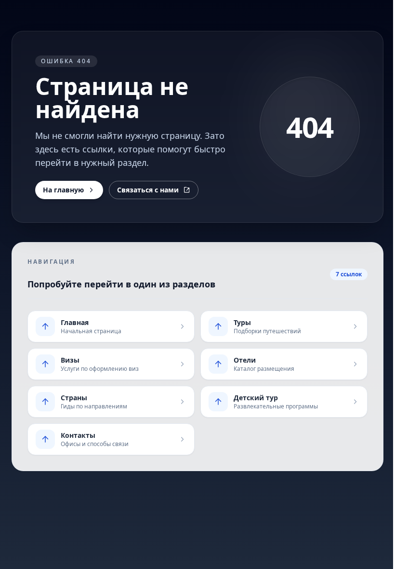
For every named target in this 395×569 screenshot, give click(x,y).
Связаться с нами (148, 189)
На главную (63, 189)
